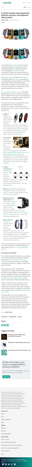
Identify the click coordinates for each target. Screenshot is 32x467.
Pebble (24, 77)
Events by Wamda (5, 433)
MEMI (9, 285)
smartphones (12, 316)
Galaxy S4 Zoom (21, 152)
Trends (20, 316)
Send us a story (5, 439)
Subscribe (6, 377)
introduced (15, 65)
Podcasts (3, 428)
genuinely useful (17, 134)
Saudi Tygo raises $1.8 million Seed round (19, 350)
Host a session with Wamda (8, 442)
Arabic (3, 22)
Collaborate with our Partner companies (11, 445)
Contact (29, 2)
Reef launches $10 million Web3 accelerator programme (16, 335)
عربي (29, 7)
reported (6, 163)
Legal (2, 422)
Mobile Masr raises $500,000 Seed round (19, 342)
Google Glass (8, 77)
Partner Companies (6, 419)
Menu (25, 7)
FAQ (2, 416)
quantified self (12, 205)
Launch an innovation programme (10, 448)
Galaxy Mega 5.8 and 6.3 (10, 154)
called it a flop (18, 158)
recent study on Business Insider (11, 92)
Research (3, 431)
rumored (11, 192)
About (24, 2)
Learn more (16, 408)
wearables (4, 316)
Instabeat (16, 79)
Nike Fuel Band (8, 220)
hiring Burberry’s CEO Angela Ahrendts (12, 278)
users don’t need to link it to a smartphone (15, 213)
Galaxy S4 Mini (12, 152)
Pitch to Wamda (5, 451)
